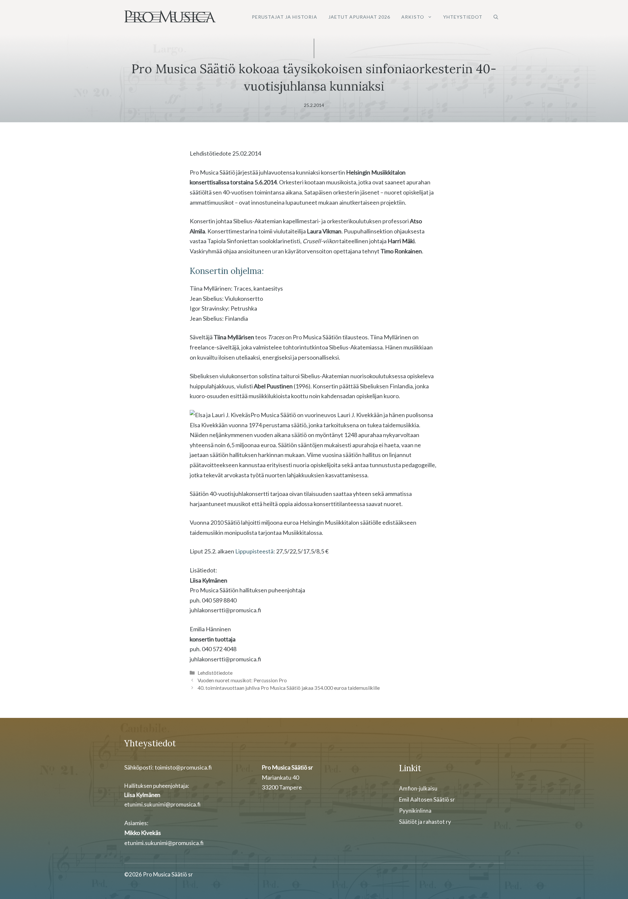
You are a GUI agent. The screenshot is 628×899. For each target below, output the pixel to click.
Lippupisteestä (254, 551)
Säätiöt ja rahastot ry (425, 821)
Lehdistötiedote (215, 673)
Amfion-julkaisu (418, 788)
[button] (496, 17)
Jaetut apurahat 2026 (359, 17)
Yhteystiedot (462, 17)
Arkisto (412, 17)
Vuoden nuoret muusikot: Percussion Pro (242, 680)
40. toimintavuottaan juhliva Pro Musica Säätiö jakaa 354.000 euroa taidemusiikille (289, 688)
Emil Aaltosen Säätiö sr (427, 799)
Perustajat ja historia (284, 17)
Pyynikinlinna (415, 810)
